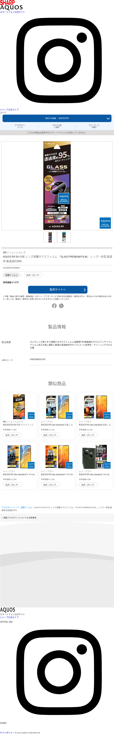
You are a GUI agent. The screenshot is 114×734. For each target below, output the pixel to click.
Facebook (54, 305)
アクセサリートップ (20, 126)
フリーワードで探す (94, 126)
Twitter (61, 305)
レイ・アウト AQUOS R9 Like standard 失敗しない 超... (57, 424)
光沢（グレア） (33, 275)
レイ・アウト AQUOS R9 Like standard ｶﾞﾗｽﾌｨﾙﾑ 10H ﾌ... (19, 474)
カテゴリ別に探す (57, 126)
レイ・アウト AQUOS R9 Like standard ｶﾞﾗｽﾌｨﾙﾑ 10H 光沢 (57, 474)
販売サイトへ (58, 289)
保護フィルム (11, 275)
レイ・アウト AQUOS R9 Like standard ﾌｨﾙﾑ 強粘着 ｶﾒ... (94, 474)
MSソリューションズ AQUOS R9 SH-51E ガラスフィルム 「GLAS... (18, 424)
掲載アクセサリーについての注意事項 (19, 518)
